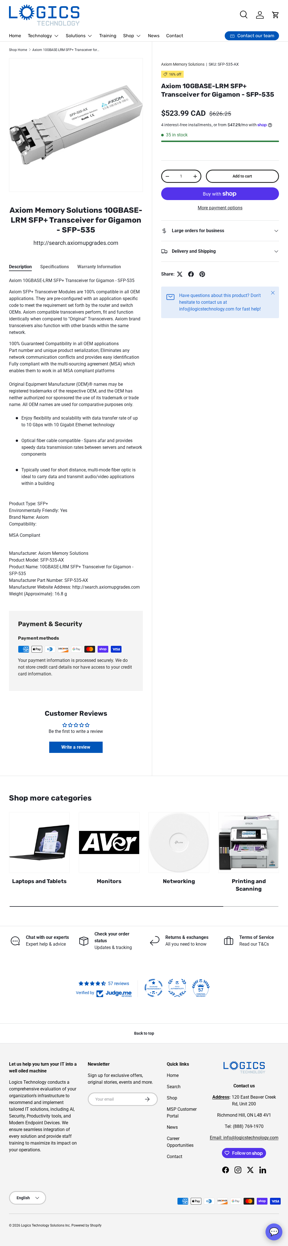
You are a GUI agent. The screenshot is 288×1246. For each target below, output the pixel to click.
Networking (179, 881)
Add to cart (242, 176)
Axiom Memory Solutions (182, 64)
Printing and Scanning (249, 885)
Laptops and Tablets (39, 881)
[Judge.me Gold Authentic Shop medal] (177, 988)
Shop (172, 1098)
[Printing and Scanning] (249, 842)
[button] (275, 15)
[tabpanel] (76, 437)
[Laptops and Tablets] (39, 842)
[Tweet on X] (179, 274)
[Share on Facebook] (191, 274)
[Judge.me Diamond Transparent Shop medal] (154, 988)
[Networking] (179, 842)
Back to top (144, 1033)
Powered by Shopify (86, 1225)
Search (174, 1086)
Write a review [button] (75, 747)
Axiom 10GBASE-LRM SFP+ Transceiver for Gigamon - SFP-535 (66, 50)
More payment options (220, 207)
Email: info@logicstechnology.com (244, 1137)
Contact (174, 35)
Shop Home (18, 50)
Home (15, 35)
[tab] (20, 267)
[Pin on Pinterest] (202, 274)
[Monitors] (109, 842)
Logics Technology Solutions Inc (45, 1225)
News (153, 35)
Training (107, 35)
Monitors (109, 881)
